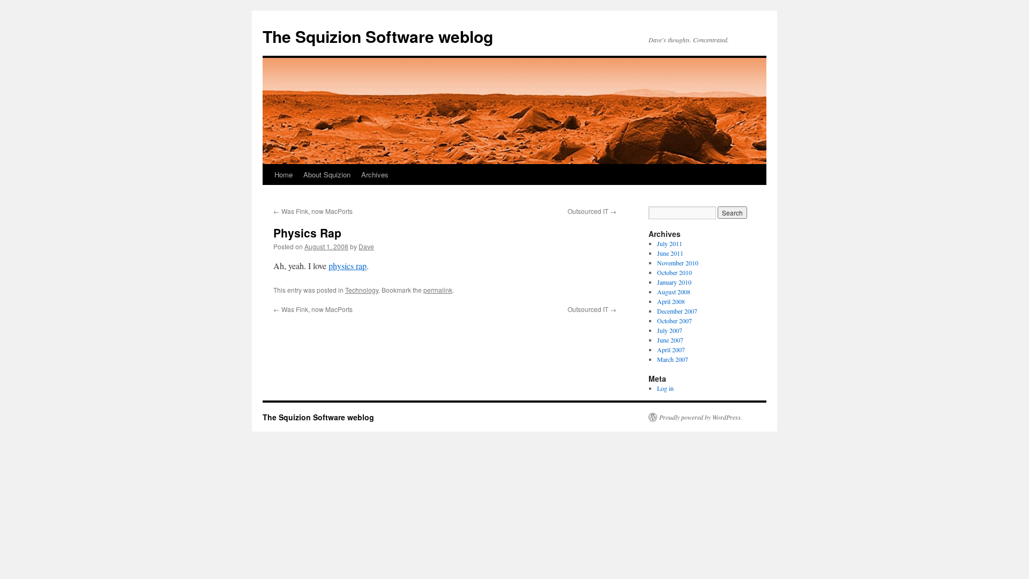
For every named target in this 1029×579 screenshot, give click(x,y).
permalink (437, 289)
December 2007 (677, 311)
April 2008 (671, 301)
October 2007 (674, 320)
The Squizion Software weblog (378, 36)
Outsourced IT (592, 211)
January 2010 (674, 282)
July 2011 (669, 243)
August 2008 (673, 291)
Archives (375, 174)
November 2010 (677, 262)
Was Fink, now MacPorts (313, 211)
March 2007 (672, 359)
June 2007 (670, 340)
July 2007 (669, 330)
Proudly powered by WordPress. (700, 417)
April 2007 (671, 349)
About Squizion (327, 174)
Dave (366, 246)
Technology (361, 289)
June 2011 (670, 253)
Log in (665, 388)
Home (283, 174)
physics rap (348, 265)
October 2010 (674, 272)
